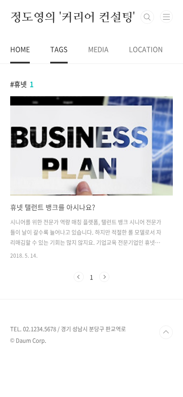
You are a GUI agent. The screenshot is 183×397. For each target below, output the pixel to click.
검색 (147, 17)
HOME (20, 49)
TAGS (59, 49)
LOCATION (146, 49)
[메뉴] (166, 16)
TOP (166, 332)
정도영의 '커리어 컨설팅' (72, 17)
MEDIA (98, 49)
